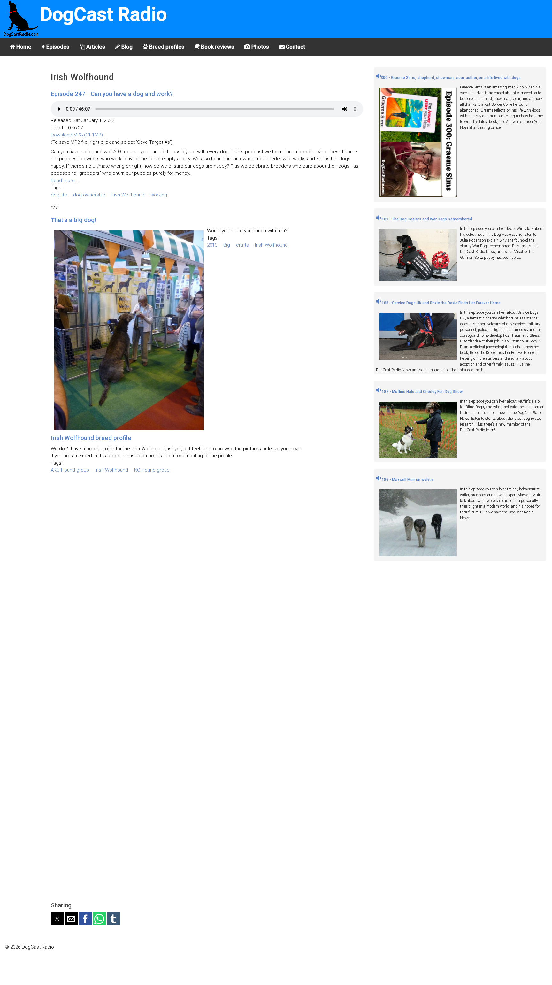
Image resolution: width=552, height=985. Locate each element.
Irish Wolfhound (127, 195)
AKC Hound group (70, 470)
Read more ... (65, 180)
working (158, 195)
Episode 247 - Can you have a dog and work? (112, 93)
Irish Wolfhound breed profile (91, 438)
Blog (126, 46)
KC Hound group (152, 470)
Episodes (57, 46)
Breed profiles (166, 46)
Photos (259, 46)
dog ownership (89, 195)
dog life (59, 195)
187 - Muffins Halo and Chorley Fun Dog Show (422, 391)
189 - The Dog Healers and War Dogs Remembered (426, 219)
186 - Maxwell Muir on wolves (407, 479)
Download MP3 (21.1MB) (77, 135)
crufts (242, 245)
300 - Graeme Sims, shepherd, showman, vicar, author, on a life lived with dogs (451, 77)
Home (23, 46)
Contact (295, 46)
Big (226, 245)
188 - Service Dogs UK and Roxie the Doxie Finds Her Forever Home (441, 303)
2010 (212, 245)
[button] (57, 918)
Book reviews (217, 46)
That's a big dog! (73, 220)
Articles (95, 46)
